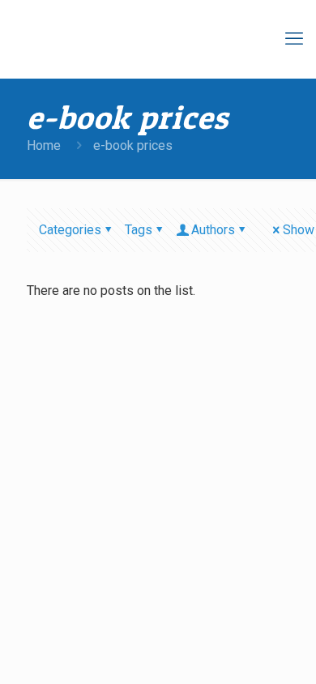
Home (44, 145)
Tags (138, 229)
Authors (213, 229)
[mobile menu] (294, 39)
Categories (70, 229)
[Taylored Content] (162, 39)
